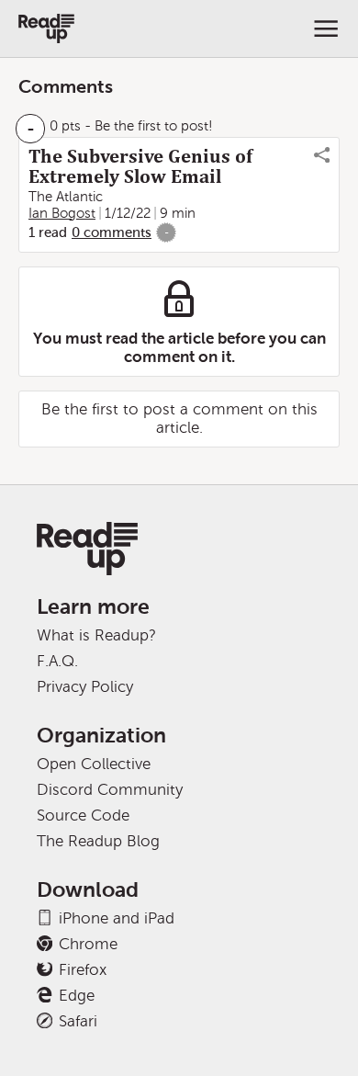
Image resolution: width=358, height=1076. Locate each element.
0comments (111, 232)
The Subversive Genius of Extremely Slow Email (140, 166)
